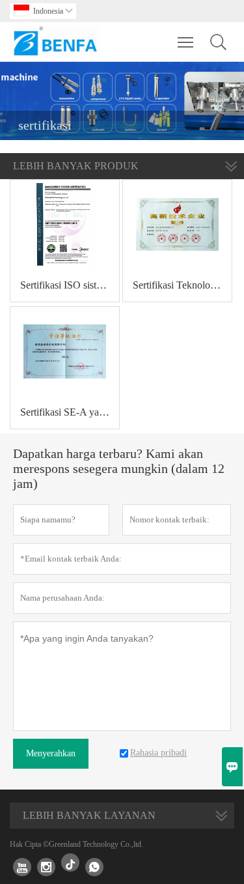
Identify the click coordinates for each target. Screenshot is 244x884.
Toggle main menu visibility (185, 42)
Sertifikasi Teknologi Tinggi (182, 285)
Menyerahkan (50, 753)
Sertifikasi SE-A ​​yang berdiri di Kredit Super (69, 412)
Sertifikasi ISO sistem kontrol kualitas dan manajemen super (69, 285)
